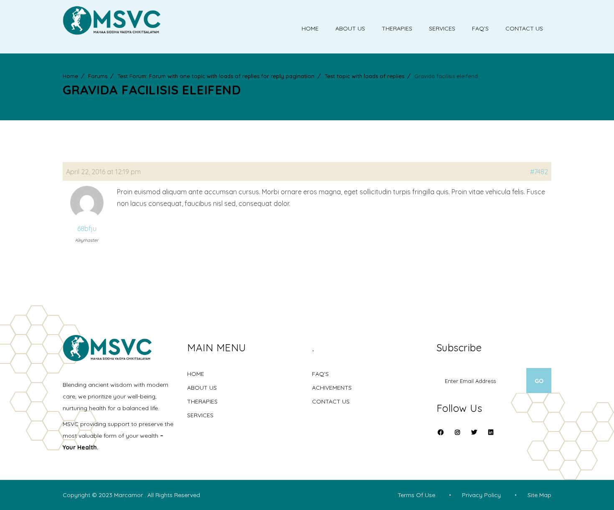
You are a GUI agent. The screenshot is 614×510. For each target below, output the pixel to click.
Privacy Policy (481, 495)
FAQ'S (320, 374)
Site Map (539, 495)
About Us (350, 28)
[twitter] (474, 438)
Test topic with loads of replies (364, 76)
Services (442, 28)
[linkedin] (491, 432)
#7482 (539, 171)
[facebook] (440, 438)
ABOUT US (202, 387)
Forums (97, 76)
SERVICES (200, 415)
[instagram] (457, 438)
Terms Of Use (416, 495)
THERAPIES (202, 401)
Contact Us (524, 28)
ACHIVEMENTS (332, 387)
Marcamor (129, 495)
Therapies (397, 28)
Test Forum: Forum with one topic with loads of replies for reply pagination (216, 76)
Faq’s (480, 28)
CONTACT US (331, 401)
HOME (195, 374)
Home (310, 28)
